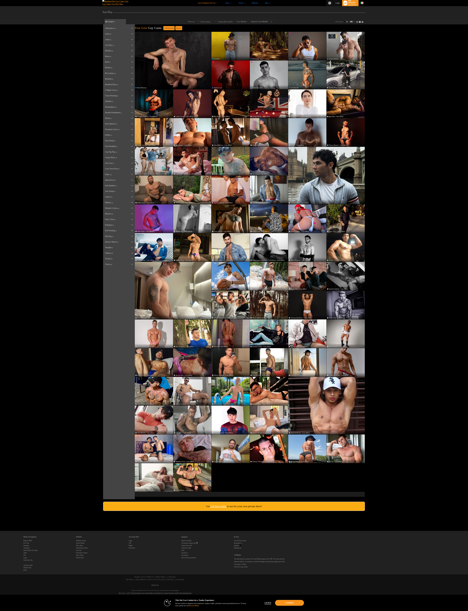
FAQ (182, 550)
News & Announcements (188, 558)
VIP (24, 555)
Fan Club (78, 550)
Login (338, 3)
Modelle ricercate (81, 540)
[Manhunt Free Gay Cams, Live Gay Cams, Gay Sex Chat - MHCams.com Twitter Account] (329, 3)
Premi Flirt (132, 548)
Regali (130, 545)
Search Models (80, 543)
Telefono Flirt (27, 568)
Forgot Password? (186, 545)
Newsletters (184, 555)
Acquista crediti (27, 565)
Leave (268, 603)
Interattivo (26, 545)
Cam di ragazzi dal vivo (207, 3)
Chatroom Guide (186, 548)
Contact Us (184, 553)
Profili (241, 3)
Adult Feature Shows (82, 548)
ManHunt (255, 3)
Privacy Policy (194, 605)
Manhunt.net (237, 548)
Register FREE (27, 540)
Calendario (26, 548)
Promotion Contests (82, 553)
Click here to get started (241, 567)
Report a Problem (186, 540)
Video (227, 3)
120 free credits (218, 506)
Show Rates (79, 545)
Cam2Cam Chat (28, 560)
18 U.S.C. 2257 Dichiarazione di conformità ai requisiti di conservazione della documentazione (155, 593)
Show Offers (80, 555)
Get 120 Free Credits (240, 540)
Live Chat (26, 543)
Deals (25, 570)
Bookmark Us (238, 543)
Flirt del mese (80, 558)
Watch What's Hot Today (30, 550)
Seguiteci (237, 545)
